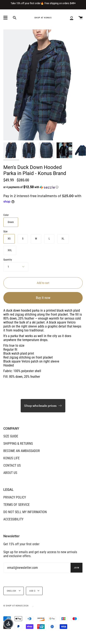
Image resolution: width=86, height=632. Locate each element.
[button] (35, 187)
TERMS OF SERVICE (16, 505)
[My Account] (71, 17)
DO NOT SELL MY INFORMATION (25, 512)
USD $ (32, 591)
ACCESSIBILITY (13, 519)
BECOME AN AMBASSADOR (21, 451)
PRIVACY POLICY (14, 497)
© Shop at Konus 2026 (16, 605)
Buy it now (43, 298)
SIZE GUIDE (10, 436)
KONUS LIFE (11, 458)
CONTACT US (12, 465)
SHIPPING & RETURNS (18, 444)
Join (76, 568)
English (12, 591)
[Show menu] (5, 17)
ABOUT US (10, 473)
